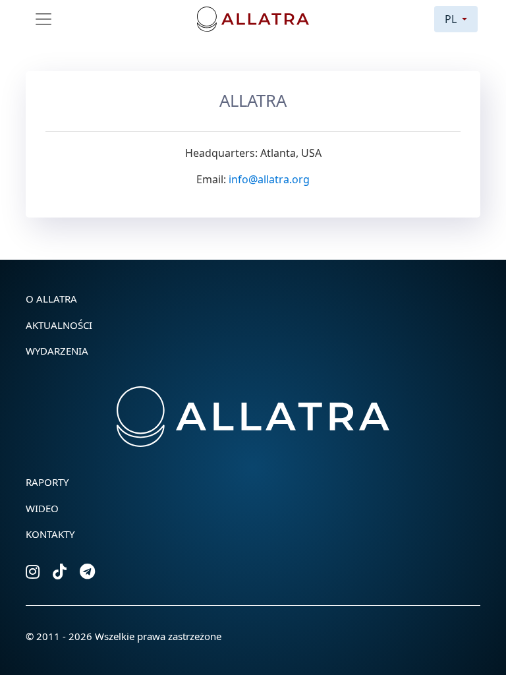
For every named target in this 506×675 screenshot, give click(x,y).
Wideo (42, 508)
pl (452, 19)
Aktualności (59, 325)
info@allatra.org (269, 179)
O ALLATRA (51, 298)
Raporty (47, 481)
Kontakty (50, 534)
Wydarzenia (57, 350)
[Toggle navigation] (43, 19)
